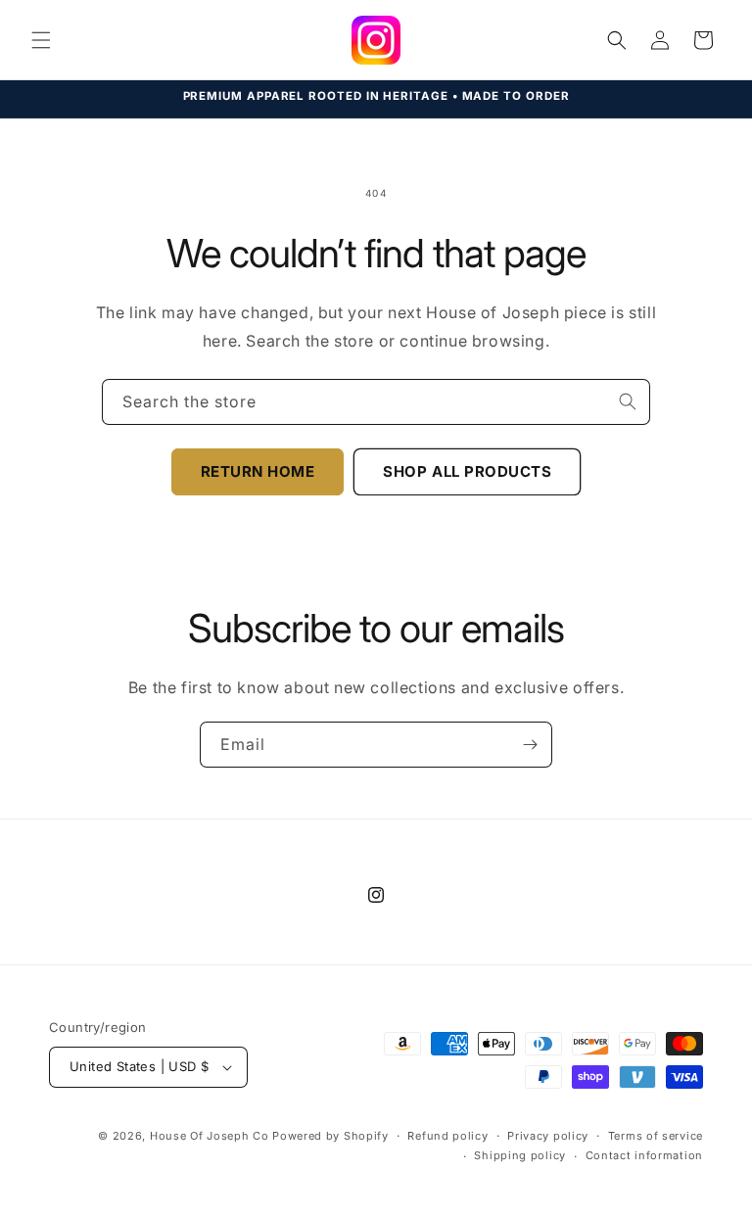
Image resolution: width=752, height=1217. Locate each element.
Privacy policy (547, 1136)
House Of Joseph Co (209, 1136)
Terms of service (655, 1136)
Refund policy (447, 1136)
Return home (258, 471)
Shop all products (467, 471)
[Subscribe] (529, 745)
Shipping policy (520, 1155)
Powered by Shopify (330, 1136)
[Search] (627, 401)
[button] (41, 40)
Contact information (644, 1155)
